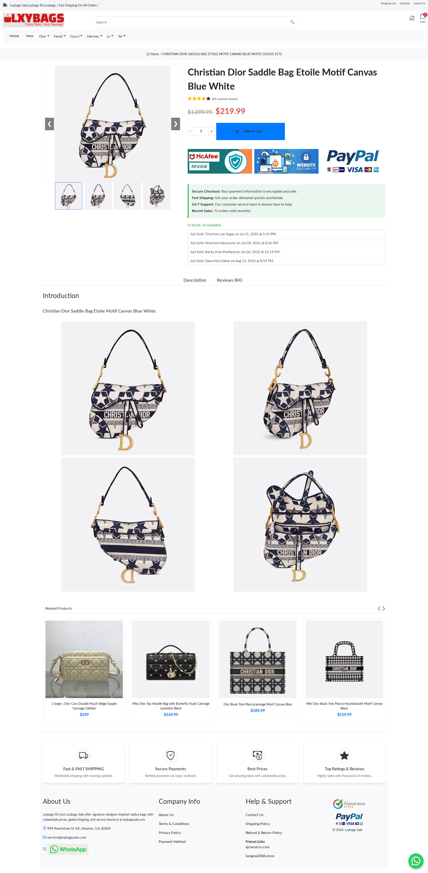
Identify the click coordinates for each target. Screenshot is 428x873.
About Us (166, 815)
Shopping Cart (388, 3)
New (29, 36)
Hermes (93, 36)
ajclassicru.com (258, 847)
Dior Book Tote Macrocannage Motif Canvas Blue (258, 704)
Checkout (405, 3)
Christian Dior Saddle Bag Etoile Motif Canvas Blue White (99, 311)
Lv (108, 36)
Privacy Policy (170, 833)
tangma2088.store (260, 856)
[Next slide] (383, 608)
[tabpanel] (84, 673)
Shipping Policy (258, 824)
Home (14, 36)
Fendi (58, 36)
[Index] (412, 18)
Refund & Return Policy (264, 833)
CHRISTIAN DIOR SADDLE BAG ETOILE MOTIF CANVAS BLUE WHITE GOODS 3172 (222, 54)
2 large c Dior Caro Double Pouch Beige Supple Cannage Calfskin (84, 706)
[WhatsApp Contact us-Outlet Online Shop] (416, 861)
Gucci (74, 36)
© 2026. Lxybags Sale (347, 830)
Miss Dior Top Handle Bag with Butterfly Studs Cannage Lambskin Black (170, 706)
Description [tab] (194, 280)
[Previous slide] (379, 608)
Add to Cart (253, 131)
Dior (42, 36)
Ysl (120, 36)
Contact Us (419, 3)
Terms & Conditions (174, 824)
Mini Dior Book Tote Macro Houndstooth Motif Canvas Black (344, 706)
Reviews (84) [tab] (229, 280)
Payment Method (172, 842)
